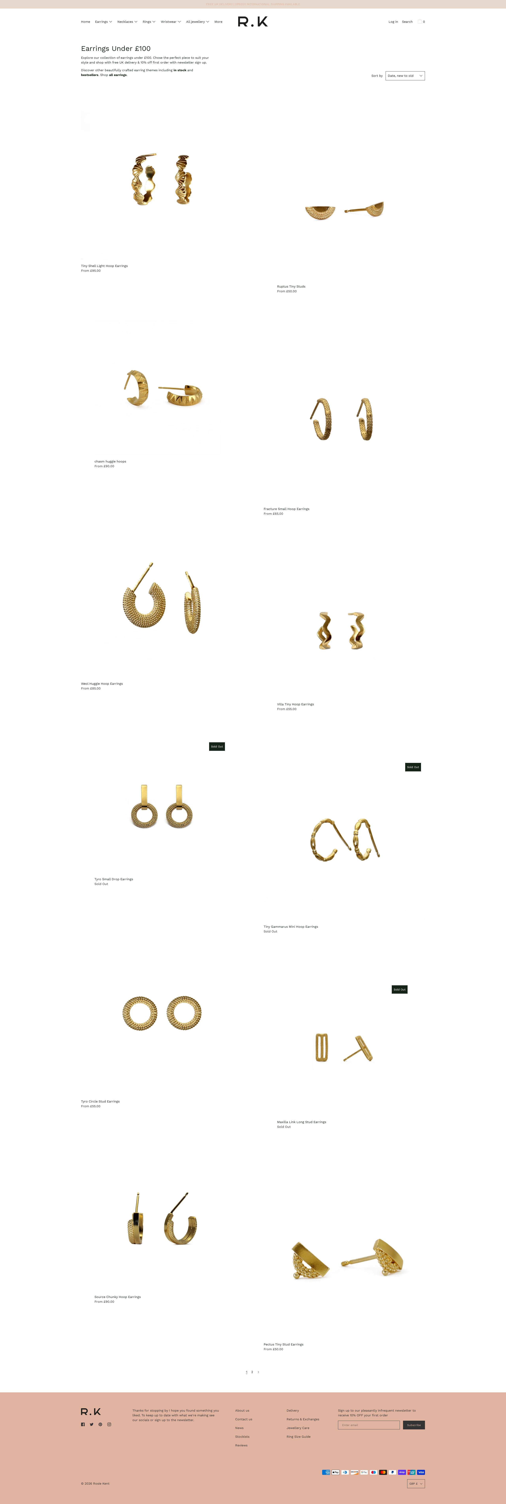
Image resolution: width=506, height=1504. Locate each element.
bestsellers (89, 75)
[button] (407, 22)
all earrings (118, 75)
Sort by (377, 76)
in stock (180, 70)
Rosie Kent (101, 1483)
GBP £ (413, 1483)
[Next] (258, 1372)
